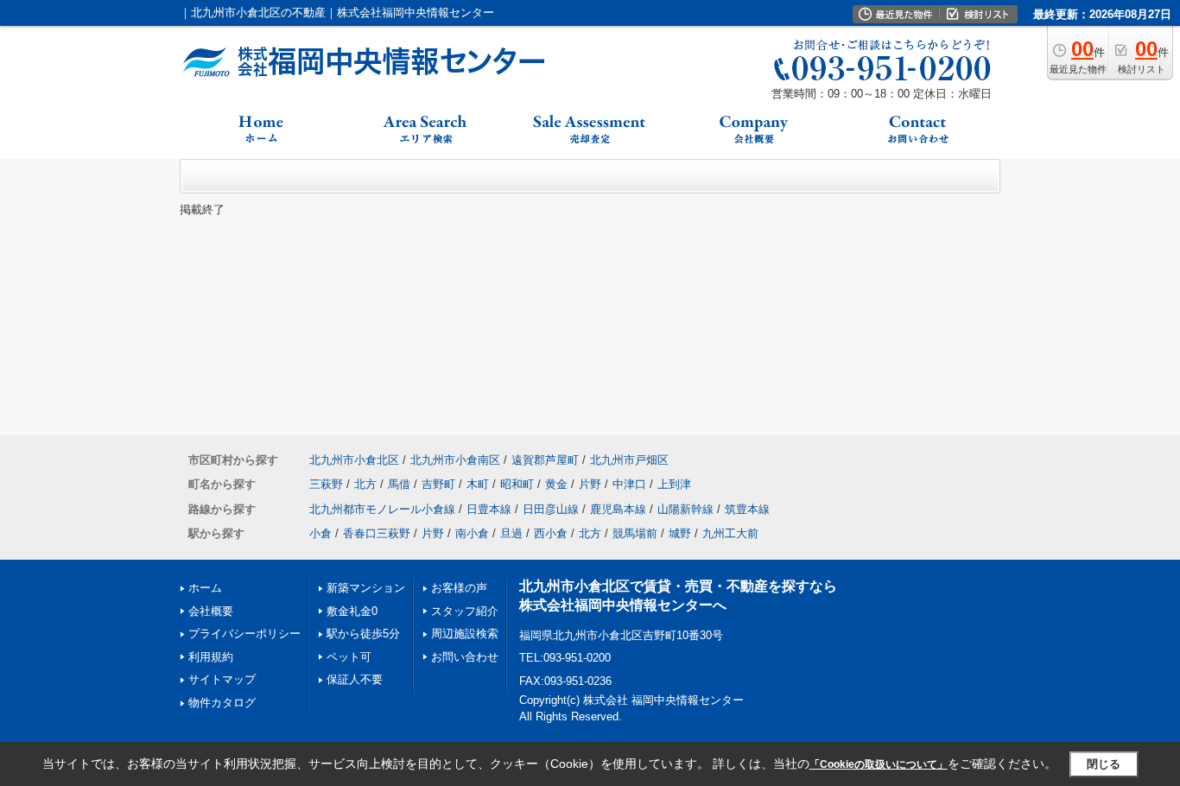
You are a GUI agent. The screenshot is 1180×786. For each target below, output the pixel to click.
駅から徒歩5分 (363, 633)
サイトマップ (222, 679)
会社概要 (210, 611)
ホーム (205, 587)
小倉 (320, 533)
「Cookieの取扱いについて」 (878, 764)
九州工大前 (730, 533)
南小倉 (472, 533)
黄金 (556, 484)
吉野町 (438, 484)
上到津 (674, 484)
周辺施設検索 (464, 633)
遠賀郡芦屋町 (545, 459)
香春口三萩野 (376, 533)
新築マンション (366, 587)
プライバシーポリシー (244, 633)
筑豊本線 (747, 509)
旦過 (511, 533)
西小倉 (551, 533)
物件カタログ (222, 702)
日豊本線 (488, 509)
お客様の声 (459, 587)
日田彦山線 (551, 509)
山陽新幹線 (685, 509)
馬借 (399, 484)
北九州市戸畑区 (629, 459)
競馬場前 (634, 533)
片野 (590, 484)
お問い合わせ (464, 656)
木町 (477, 484)
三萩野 (326, 484)
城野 (680, 533)
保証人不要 (355, 679)
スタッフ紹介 (464, 611)
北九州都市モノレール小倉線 (382, 509)
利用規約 (210, 656)
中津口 (629, 484)
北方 (365, 484)
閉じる (1103, 763)
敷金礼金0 (352, 611)
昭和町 (517, 484)
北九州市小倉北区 (354, 459)
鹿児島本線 (618, 509)
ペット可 (349, 656)
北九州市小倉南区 (455, 459)
